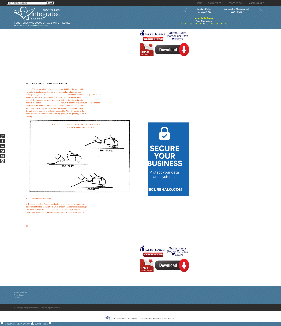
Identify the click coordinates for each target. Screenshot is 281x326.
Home (17, 23)
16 (181, 24)
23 (212, 24)
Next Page (42, 323)
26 (226, 24)
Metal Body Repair (204, 18)
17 (186, 24)
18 (191, 24)
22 (207, 24)
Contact (17, 297)
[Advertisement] (76, 49)
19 (195, 24)
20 (200, 24)
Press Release (19, 295)
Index (27, 323)
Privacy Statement (20, 292)
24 (216, 24)
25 (221, 24)
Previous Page (12, 323)
